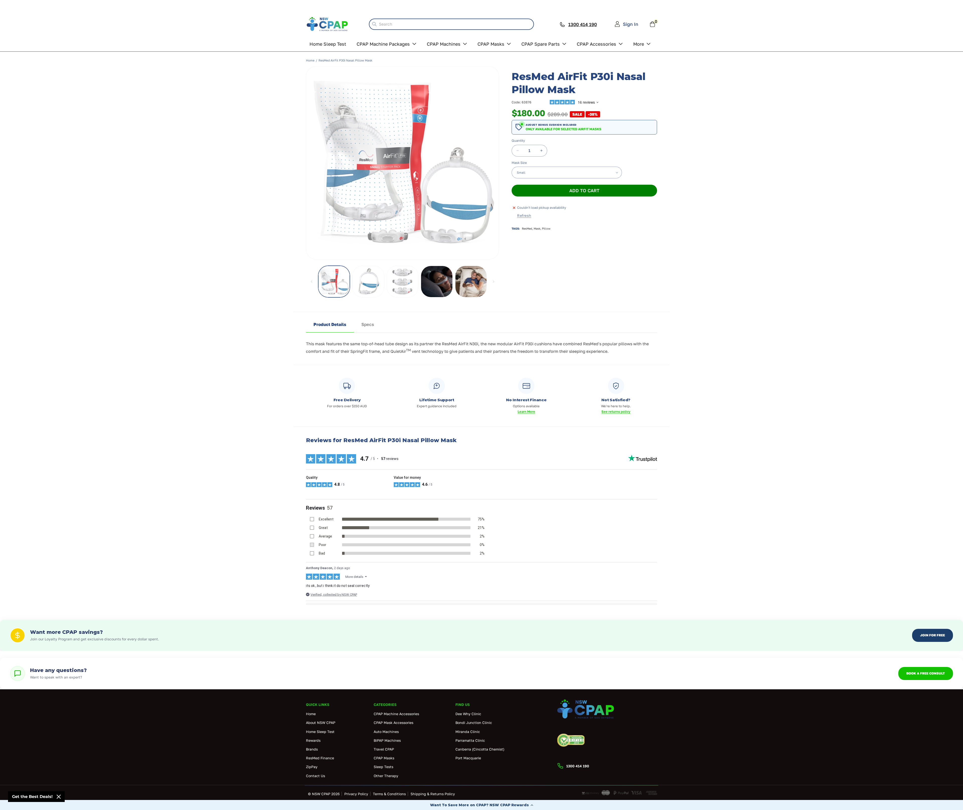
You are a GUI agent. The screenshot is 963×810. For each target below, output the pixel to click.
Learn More (526, 412)
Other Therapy (386, 775)
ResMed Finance (320, 758)
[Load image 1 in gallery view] (334, 281)
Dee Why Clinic (468, 714)
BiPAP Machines (387, 740)
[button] (481, 805)
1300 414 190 (642, 5)
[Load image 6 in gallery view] (471, 281)
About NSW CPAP (320, 722)
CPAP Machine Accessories (396, 714)
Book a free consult (925, 673)
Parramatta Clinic (470, 740)
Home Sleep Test (320, 731)
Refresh (524, 215)
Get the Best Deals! (32, 796)
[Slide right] (493, 281)
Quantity (518, 141)
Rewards (602, 5)
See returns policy (615, 412)
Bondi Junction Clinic (473, 722)
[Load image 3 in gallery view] (402, 281)
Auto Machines (386, 731)
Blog (576, 5)
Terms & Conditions (389, 794)
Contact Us (315, 775)
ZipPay (311, 767)
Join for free (932, 635)
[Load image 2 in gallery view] (368, 281)
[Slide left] (311, 281)
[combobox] (451, 24)
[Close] (59, 797)
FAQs (554, 5)
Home (310, 60)
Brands (312, 749)
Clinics (530, 5)
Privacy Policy (356, 794)
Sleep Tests (383, 767)
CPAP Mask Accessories (393, 722)
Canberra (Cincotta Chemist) (479, 749)
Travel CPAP (384, 749)
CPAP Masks (384, 758)
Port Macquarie (468, 758)
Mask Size (519, 162)
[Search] (374, 24)
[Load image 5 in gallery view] (436, 281)
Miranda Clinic (467, 731)
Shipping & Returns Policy (433, 794)
